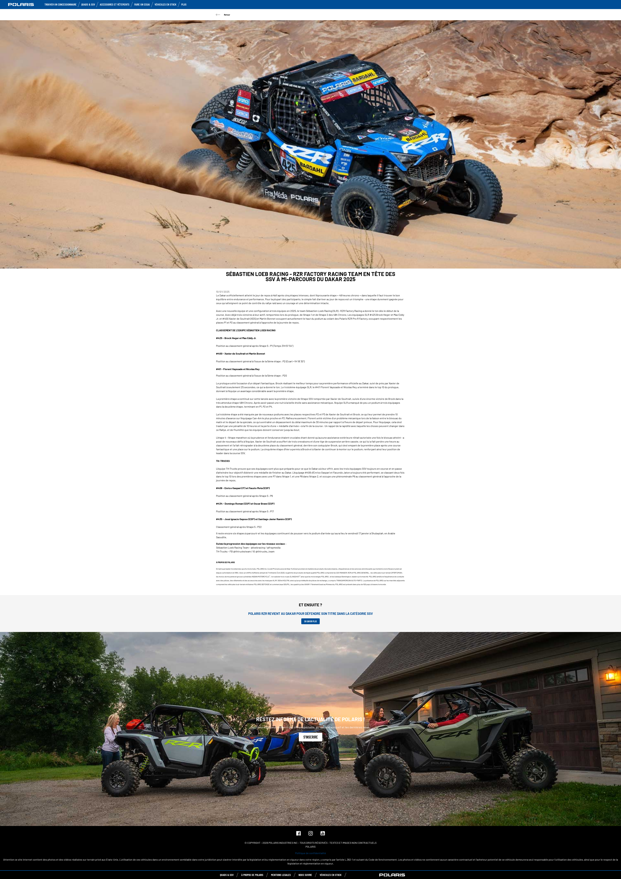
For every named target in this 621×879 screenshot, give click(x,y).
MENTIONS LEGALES (281, 875)
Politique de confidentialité (310, 853)
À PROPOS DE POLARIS (252, 875)
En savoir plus (310, 621)
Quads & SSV (88, 4)
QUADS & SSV (227, 875)
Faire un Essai (142, 4)
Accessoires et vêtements (114, 4)
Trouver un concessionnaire (60, 4)
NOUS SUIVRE (305, 875)
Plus (183, 4)
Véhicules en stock (165, 4)
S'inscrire (310, 737)
